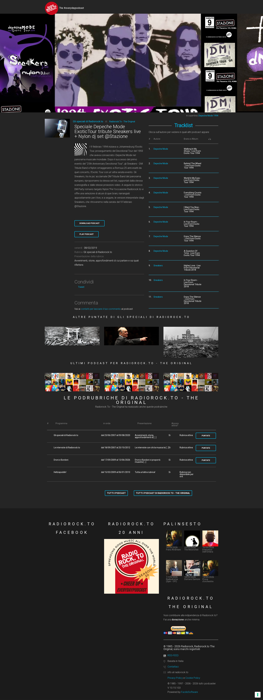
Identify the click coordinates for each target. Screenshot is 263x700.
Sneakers (158, 265)
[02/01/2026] (72, 382)
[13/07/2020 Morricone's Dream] (131, 336)
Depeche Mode (161, 149)
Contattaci (173, 666)
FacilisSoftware (189, 692)
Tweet (81, 287)
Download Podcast (89, 223)
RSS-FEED (173, 655)
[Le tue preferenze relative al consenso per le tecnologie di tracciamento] (258, 695)
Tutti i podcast (116, 493)
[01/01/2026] (131, 382)
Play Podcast (86, 234)
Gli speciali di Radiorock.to (88, 121)
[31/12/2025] (190, 382)
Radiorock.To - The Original (122, 121)
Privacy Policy (175, 677)
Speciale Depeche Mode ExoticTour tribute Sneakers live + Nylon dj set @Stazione (107, 131)
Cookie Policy (192, 677)
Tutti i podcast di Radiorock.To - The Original (163, 493)
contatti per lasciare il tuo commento (101, 308)
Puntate (206, 436)
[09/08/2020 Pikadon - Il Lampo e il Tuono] (72, 336)
